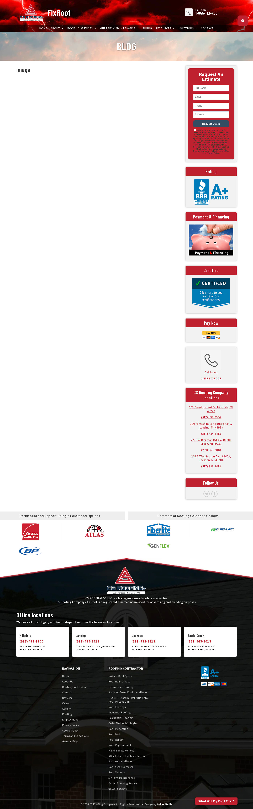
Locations (186, 28)
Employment (70, 719)
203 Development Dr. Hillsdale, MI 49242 (211, 409)
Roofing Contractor (74, 687)
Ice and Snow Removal (121, 750)
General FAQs (70, 741)
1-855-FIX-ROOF (207, 13)
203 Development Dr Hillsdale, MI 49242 (32, 648)
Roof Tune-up (116, 772)
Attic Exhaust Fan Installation (126, 756)
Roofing (67, 714)
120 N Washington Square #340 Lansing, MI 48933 (95, 648)
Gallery (66, 708)
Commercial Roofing (121, 687)
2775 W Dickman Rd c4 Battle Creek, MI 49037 (202, 648)
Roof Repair (115, 739)
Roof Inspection (118, 728)
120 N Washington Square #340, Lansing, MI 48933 (211, 425)
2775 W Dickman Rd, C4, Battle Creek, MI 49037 (211, 442)
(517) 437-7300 (211, 417)
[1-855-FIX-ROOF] (211, 359)
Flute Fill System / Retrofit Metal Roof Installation (128, 699)
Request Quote (211, 123)
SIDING (147, 28)
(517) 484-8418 (211, 434)
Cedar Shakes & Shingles (123, 723)
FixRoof (59, 12)
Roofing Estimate (119, 681)
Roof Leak (114, 734)
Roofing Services (80, 28)
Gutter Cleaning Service (122, 783)
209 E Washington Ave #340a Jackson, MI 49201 (149, 648)
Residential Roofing (120, 717)
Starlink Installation (120, 761)
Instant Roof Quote (120, 676)
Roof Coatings (117, 707)
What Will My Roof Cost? (216, 801)
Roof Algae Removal (120, 767)
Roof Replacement (119, 745)
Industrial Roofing (119, 712)
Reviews (67, 698)
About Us (67, 681)
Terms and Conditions (75, 736)
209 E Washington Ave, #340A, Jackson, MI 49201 (211, 458)
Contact (207, 28)
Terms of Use (223, 151)
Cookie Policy (70, 730)
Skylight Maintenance (121, 777)
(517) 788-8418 (211, 466)
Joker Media (164, 804)
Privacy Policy (213, 153)
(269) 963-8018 (211, 450)
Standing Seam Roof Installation (128, 692)
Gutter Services (117, 788)
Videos (66, 703)
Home (43, 28)
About (55, 28)
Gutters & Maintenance (117, 28)
